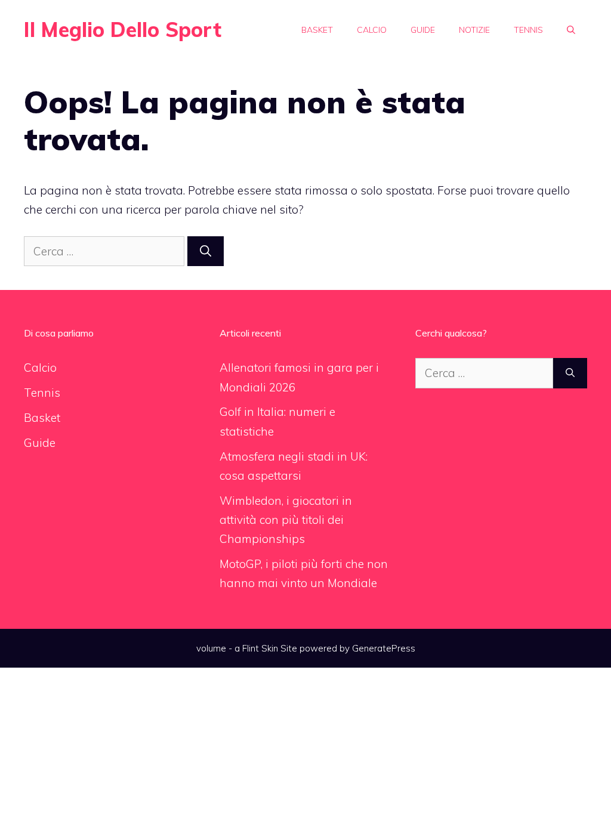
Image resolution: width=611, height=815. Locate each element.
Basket (317, 29)
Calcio (372, 29)
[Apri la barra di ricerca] (571, 30)
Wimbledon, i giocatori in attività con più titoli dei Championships (286, 520)
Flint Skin (260, 648)
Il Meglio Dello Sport (122, 29)
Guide (423, 29)
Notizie (474, 29)
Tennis (528, 29)
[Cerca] (205, 251)
